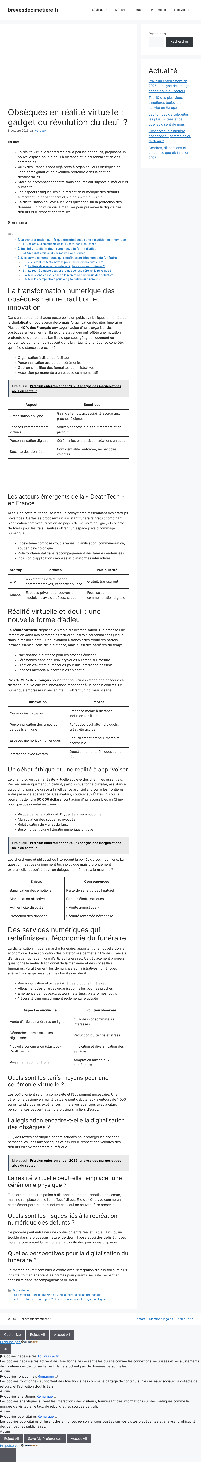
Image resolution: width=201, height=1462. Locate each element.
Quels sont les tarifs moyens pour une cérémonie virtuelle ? (65, 262)
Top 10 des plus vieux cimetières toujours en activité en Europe (166, 103)
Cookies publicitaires (20, 1416)
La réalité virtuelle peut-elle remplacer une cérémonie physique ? (69, 270)
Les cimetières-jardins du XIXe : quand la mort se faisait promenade (56, 1294)
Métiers (120, 10)
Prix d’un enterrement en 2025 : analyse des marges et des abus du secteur (170, 86)
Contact (139, 1319)
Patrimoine (158, 10)
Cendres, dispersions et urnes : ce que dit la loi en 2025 (169, 153)
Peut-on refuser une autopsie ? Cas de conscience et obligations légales (59, 1299)
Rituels (138, 10)
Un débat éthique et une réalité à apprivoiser (56, 252)
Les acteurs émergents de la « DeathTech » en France (61, 243)
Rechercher (157, 34)
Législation (99, 10)
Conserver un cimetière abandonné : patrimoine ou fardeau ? (170, 136)
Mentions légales (161, 1319)
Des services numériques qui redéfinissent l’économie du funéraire (69, 258)
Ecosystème (20, 1290)
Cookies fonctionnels (20, 1376)
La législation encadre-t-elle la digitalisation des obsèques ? (66, 266)
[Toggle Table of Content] (11, 234)
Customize (12, 1335)
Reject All (37, 1335)
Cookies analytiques (20, 1396)
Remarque (46, 1376)
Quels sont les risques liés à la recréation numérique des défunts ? (70, 274)
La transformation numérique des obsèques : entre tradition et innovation (73, 240)
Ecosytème (181, 10)
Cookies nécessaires (20, 1356)
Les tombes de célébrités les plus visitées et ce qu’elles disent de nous (169, 119)
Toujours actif (48, 1356)
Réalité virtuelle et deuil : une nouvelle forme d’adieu (58, 249)
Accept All (62, 1335)
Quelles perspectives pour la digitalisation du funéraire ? (64, 279)
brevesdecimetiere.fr (33, 10)
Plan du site (185, 1319)
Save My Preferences (45, 1439)
